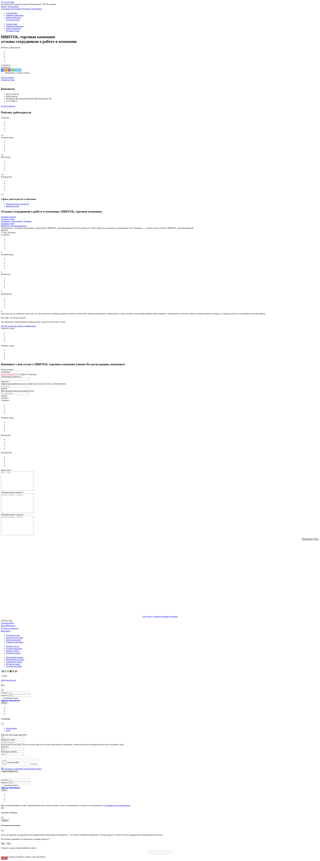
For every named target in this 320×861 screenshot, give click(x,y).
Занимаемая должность (11, 377)
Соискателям (11, 13)
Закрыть (5, 820)
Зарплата (5, 381)
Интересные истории (15, 659)
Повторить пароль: (9, 752)
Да (3, 844)
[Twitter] (5, 671)
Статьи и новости (9, 628)
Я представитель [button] (8, 106)
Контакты (5, 631)
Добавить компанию (15, 15)
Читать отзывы (7, 77)
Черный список (12, 646)
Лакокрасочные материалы (17, 204)
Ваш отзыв (6, 470)
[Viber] (9, 70)
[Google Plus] (16, 671)
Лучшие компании (14, 648)
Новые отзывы (12, 651)
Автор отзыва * (7, 369)
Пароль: (5, 747)
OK (2, 808)
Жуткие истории (13, 664)
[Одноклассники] (6, 70)
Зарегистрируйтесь (9, 374)
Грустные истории (14, 666)
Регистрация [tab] (11, 728)
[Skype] (16, 70)
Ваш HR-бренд (8, 625)
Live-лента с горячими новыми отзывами (160, 616)
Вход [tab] (8, 730)
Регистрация (13, 6)
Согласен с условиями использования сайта (22, 769)
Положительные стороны (12, 514)
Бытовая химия (12, 206)
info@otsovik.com (8, 680)
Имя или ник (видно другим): (14, 735)
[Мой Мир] (10, 671)
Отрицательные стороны (12, 492)
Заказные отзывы (13, 653)
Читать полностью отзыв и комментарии (18, 326)
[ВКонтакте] (2, 70)
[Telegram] (20, 70)
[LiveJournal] (13, 671)
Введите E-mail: (8, 740)
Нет (9, 844)
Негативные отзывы (14, 657)
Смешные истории (14, 662)
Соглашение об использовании (117, 805)
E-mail (3, 693)
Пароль (4, 695)
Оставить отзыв (13, 20)
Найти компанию (13, 17)
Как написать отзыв (14, 638)
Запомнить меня (11, 698)
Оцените (4, 398)
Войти (3, 6)
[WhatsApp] (13, 70)
